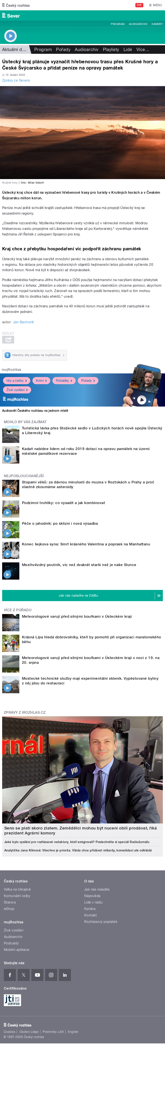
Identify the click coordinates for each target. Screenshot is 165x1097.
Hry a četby (15, 381)
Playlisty (111, 49)
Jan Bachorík (23, 322)
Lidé (128, 49)
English (73, 1032)
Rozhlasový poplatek (100, 922)
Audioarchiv (138, 24)
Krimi (40, 381)
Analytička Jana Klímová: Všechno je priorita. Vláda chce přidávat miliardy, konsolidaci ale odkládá (78, 850)
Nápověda (92, 896)
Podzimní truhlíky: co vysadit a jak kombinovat (63, 503)
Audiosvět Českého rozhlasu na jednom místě (35, 410)
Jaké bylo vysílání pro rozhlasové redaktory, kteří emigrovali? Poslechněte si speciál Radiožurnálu (76, 842)
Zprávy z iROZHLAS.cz (25, 712)
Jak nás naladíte (97, 889)
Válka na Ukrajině (17, 889)
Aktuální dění (15, 49)
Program (117, 24)
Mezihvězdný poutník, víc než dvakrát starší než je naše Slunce (79, 565)
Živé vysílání (15, 390)
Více (142, 49)
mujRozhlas (11, 370)
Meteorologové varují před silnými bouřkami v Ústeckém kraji (77, 616)
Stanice (10, 902)
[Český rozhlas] (16, 5)
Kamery (157, 24)
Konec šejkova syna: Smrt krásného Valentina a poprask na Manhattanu (86, 544)
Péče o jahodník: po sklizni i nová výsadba (60, 523)
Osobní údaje (29, 1032)
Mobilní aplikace (16, 950)
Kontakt (90, 915)
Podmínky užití (53, 1032)
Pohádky (62, 381)
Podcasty (11, 943)
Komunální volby (17, 896)
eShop (9, 909)
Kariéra (89, 909)
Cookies (9, 1032)
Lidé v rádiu (93, 902)
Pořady (63, 49)
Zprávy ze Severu (16, 80)
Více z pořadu (18, 610)
